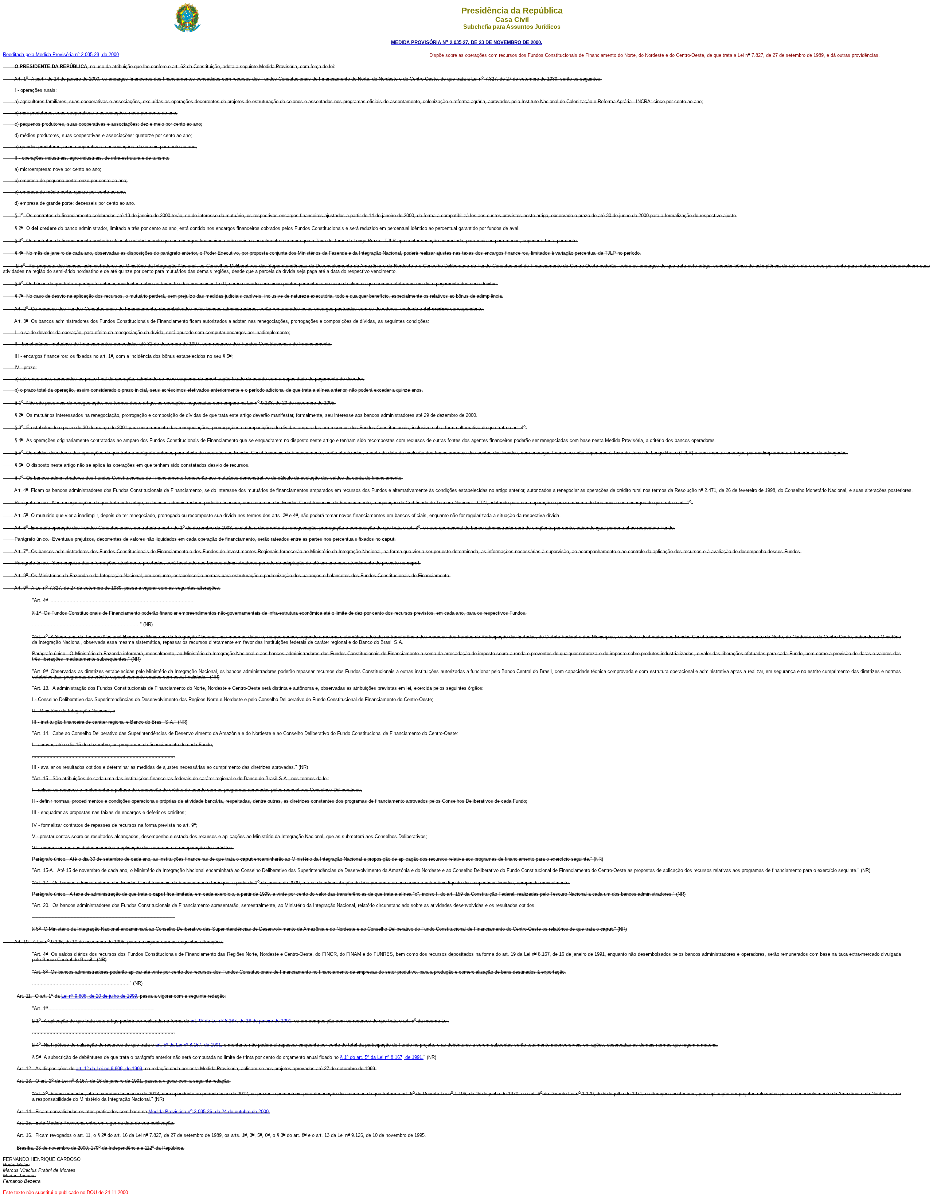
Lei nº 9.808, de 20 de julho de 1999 (99, 996)
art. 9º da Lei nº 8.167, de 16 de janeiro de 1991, (242, 1021)
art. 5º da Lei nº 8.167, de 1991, (188, 1045)
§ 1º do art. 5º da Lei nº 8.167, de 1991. (381, 1057)
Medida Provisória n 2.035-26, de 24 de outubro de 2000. (209, 1111)
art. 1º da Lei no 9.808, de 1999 (109, 1068)
